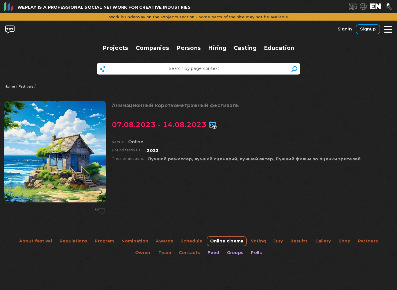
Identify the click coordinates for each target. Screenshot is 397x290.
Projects (115, 48)
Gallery (323, 241)
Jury (278, 241)
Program (104, 241)
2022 (153, 150)
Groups (235, 252)
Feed (213, 252)
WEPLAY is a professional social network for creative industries (104, 7)
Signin (345, 29)
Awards (164, 241)
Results (298, 241)
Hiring (217, 48)
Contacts (189, 252)
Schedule (191, 241)
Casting (245, 48)
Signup (368, 29)
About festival (35, 241)
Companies (152, 48)
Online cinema (227, 241)
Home (9, 86)
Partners (368, 241)
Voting (258, 241)
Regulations (73, 241)
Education (279, 48)
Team (164, 252)
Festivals (26, 86)
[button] (375, 6)
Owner (143, 252)
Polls (256, 252)
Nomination (134, 241)
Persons (189, 48)
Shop (344, 241)
